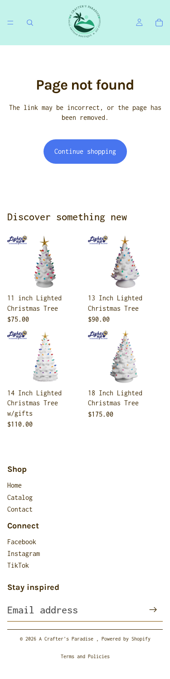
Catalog (20, 497)
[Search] (30, 23)
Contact (20, 509)
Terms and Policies (85, 656)
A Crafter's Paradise (67, 638)
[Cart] (159, 23)
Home (14, 485)
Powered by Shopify (126, 638)
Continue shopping (85, 151)
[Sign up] (153, 609)
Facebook (21, 542)
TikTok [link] (18, 565)
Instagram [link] (23, 553)
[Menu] (10, 22)
